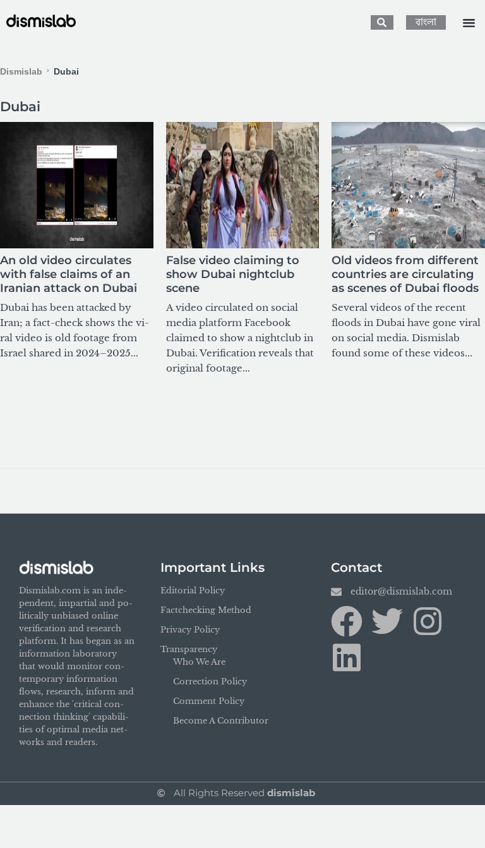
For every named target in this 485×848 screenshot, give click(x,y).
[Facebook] (346, 621)
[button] (468, 23)
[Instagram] (427, 621)
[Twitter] (387, 621)
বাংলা (426, 22)
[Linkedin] (346, 657)
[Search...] (382, 22)
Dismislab (21, 71)
